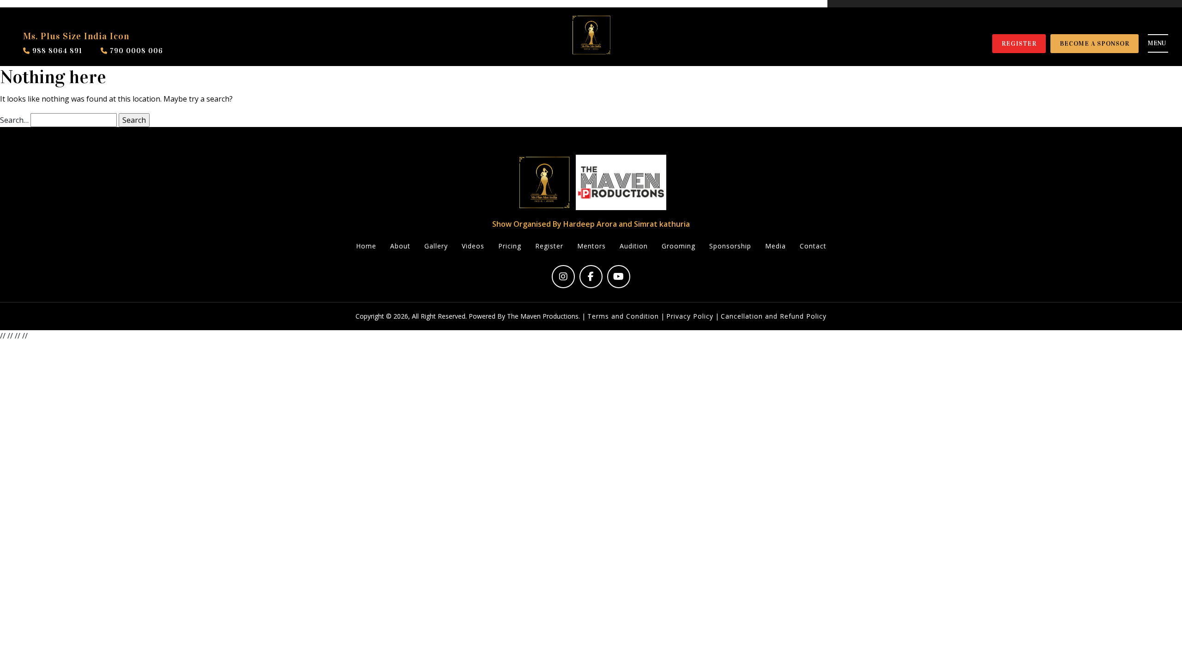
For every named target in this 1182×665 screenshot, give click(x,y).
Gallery (436, 246)
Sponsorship (730, 246)
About (400, 246)
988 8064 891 (56, 50)
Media (775, 246)
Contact (813, 246)
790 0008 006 (135, 50)
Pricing (509, 246)
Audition (634, 246)
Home (366, 246)
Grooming (678, 246)
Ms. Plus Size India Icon (76, 36)
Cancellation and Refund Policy (773, 316)
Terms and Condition (623, 316)
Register (1019, 44)
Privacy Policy (689, 316)
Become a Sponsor (1094, 44)
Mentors (591, 246)
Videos (473, 246)
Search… (14, 120)
